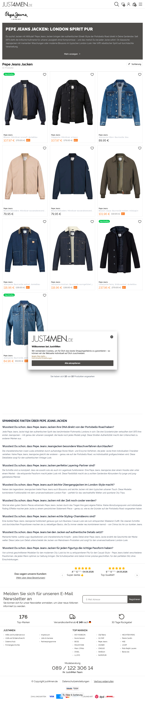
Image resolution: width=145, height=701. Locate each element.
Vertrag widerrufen (104, 681)
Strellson (101, 652)
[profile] (128, 4)
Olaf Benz (102, 635)
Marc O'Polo (79, 648)
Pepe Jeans (102, 641)
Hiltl (123, 641)
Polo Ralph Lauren (129, 648)
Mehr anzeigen (71, 53)
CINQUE (101, 648)
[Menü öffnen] (140, 4)
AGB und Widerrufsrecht (15, 638)
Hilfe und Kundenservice (15, 635)
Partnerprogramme (48, 641)
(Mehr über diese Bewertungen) (30, 577)
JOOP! (124, 645)
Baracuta (125, 652)
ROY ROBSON (79, 635)
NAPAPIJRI (102, 655)
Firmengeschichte (12, 645)
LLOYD (77, 655)
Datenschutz (10, 641)
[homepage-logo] (17, 4)
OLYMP (101, 638)
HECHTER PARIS (128, 635)
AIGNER (101, 645)
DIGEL (76, 652)
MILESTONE (79, 645)
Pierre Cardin (127, 638)
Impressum (45, 635)
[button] (116, 4)
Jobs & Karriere (47, 638)
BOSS (76, 641)
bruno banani (79, 638)
